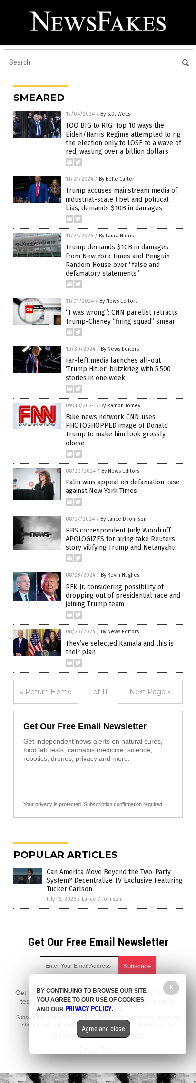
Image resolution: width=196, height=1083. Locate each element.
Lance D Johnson (101, 899)
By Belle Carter (116, 179)
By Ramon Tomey (120, 406)
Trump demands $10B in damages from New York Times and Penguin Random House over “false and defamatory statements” (118, 260)
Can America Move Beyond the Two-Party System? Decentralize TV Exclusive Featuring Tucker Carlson (115, 880)
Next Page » (150, 692)
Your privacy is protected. (52, 804)
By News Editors (118, 301)
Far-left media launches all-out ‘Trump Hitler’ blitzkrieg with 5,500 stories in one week (118, 369)
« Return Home (46, 692)
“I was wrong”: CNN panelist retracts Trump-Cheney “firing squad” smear (121, 316)
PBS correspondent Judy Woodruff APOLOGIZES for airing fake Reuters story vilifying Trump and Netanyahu (121, 538)
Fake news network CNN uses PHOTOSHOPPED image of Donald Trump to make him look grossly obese (117, 430)
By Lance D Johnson (123, 519)
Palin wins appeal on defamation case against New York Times (123, 486)
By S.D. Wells (115, 114)
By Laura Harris (116, 236)
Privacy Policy (88, 1009)
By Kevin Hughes (120, 575)
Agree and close (103, 1029)
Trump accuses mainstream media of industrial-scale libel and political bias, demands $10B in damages (121, 199)
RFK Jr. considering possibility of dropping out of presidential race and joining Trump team (123, 595)
